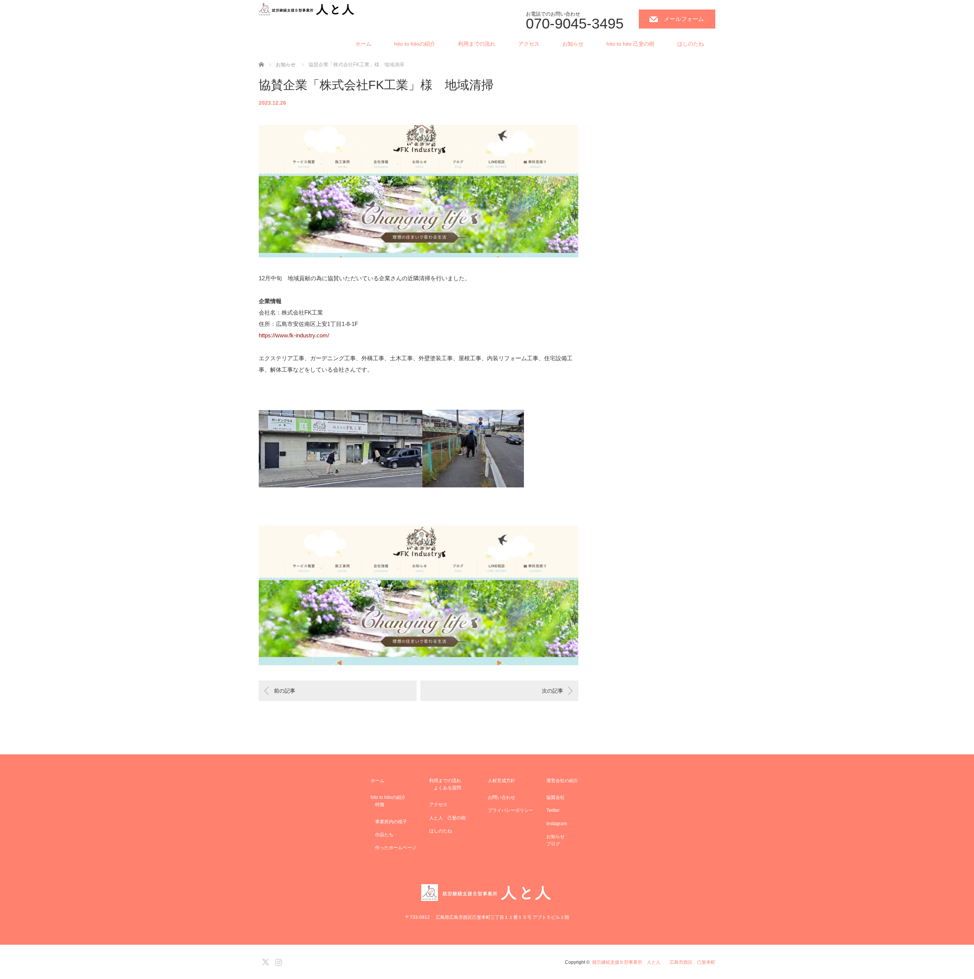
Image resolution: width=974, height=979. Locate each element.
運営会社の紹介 (562, 780)
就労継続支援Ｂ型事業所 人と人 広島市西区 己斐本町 (653, 962)
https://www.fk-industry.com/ (294, 335)
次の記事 (552, 691)
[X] (264, 960)
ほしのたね (690, 44)
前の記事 (284, 691)
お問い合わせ (501, 797)
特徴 (377, 804)
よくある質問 (445, 788)
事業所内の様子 (389, 821)
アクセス (529, 44)
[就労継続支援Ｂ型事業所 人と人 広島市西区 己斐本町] (307, 9)
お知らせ (573, 44)
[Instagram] (277, 960)
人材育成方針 (501, 780)
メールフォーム (684, 19)
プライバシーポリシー (510, 810)
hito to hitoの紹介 (414, 44)
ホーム (363, 44)
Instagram (556, 823)
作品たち (382, 834)
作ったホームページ (393, 847)
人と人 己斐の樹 (447, 818)
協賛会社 (555, 797)
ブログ (553, 843)
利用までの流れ (476, 44)
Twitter (553, 810)
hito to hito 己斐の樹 (630, 44)
